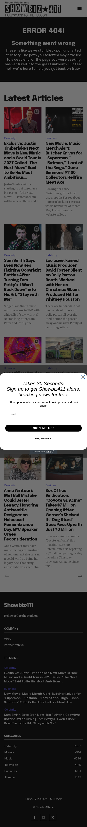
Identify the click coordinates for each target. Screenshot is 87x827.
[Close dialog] (83, 377)
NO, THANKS (43, 438)
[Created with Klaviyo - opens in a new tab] (43, 452)
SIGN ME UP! (43, 428)
